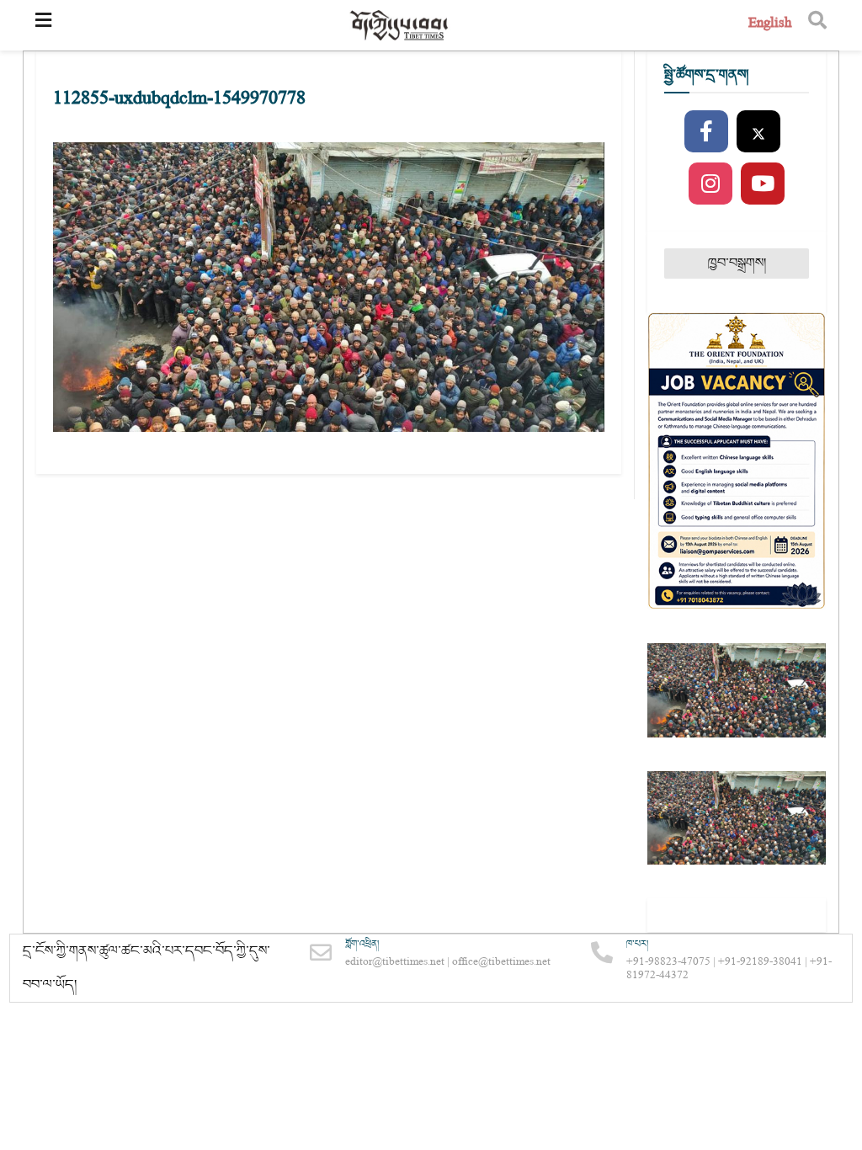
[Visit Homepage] (399, 25)
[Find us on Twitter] (758, 132)
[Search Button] (817, 25)
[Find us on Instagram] (710, 184)
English (769, 24)
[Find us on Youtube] (763, 184)
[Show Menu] (43, 25)
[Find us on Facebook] (706, 132)
